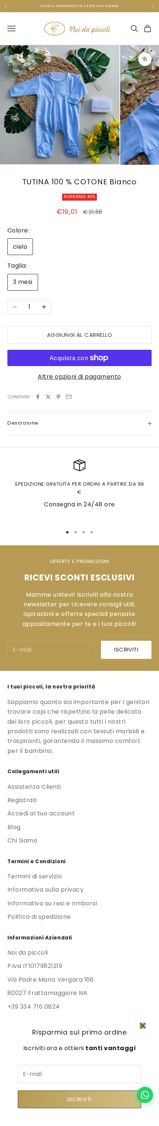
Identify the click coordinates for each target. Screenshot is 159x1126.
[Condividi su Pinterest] (58, 397)
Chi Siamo (22, 840)
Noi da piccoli (27, 952)
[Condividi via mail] (69, 397)
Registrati (22, 800)
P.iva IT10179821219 (34, 966)
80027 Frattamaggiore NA (47, 993)
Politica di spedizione (39, 916)
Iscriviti (79, 1099)
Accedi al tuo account (41, 813)
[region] (79, 489)
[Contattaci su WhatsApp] (145, 1095)
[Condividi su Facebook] (38, 397)
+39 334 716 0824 (33, 1006)
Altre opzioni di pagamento (79, 376)
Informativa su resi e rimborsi (52, 903)
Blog (14, 827)
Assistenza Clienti (34, 786)
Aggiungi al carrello (79, 335)
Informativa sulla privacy (45, 889)
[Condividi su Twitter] (48, 397)
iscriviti (126, 649)
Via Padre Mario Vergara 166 (50, 979)
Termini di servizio (34, 876)
